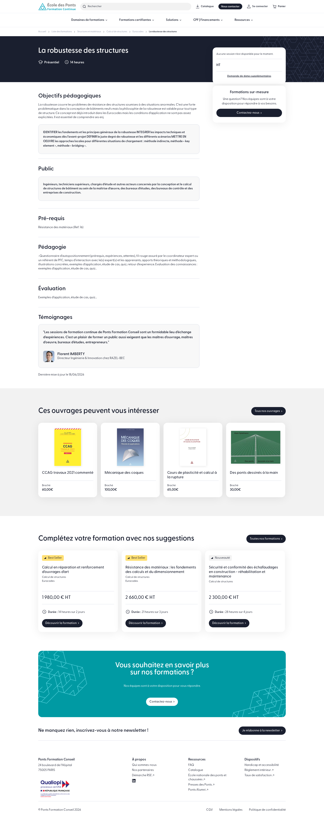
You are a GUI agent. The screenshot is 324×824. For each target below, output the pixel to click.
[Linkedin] (134, 780)
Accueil (42, 32)
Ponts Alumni (197, 789)
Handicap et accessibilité (261, 765)
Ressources (242, 20)
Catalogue (195, 770)
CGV (209, 809)
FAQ (191, 765)
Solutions (172, 20)
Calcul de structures (116, 32)
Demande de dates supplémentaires (249, 76)
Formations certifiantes (135, 20)
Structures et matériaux (89, 32)
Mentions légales (230, 809)
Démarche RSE (142, 775)
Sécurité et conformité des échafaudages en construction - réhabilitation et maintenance (243, 572)
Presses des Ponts (200, 784)
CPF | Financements (206, 20)
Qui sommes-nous (144, 765)
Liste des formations (62, 32)
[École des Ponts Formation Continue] (57, 6)
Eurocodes (138, 32)
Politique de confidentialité (267, 809)
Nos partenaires (143, 770)
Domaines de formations (87, 20)
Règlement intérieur (258, 770)
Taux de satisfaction (258, 775)
